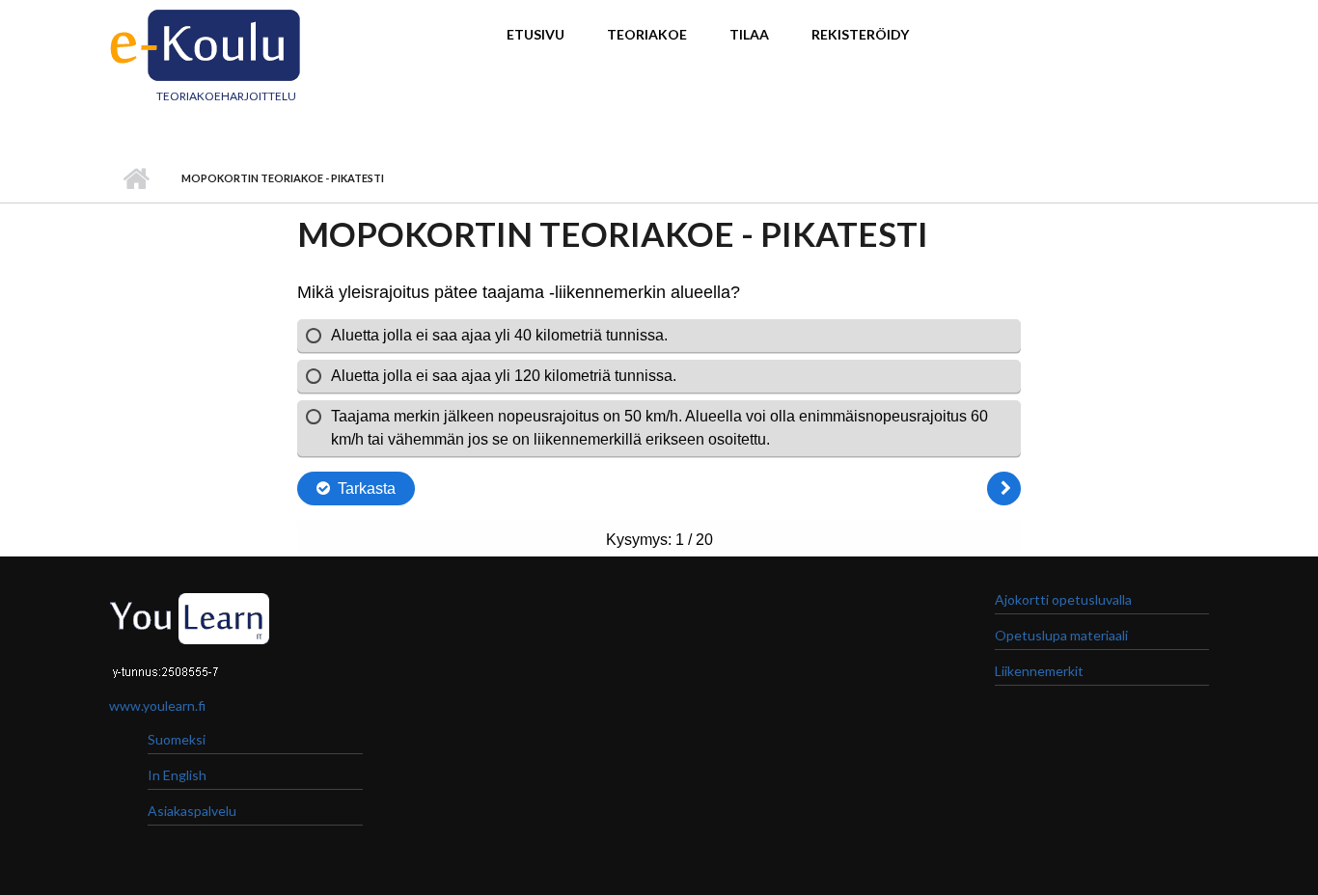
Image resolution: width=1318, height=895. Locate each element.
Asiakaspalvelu (192, 810)
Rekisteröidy (860, 34)
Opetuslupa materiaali (1061, 635)
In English (177, 775)
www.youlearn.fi (157, 705)
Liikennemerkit (1039, 671)
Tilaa (749, 34)
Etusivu (535, 34)
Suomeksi (177, 739)
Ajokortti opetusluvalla (1063, 599)
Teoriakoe (647, 34)
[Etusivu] (205, 42)
